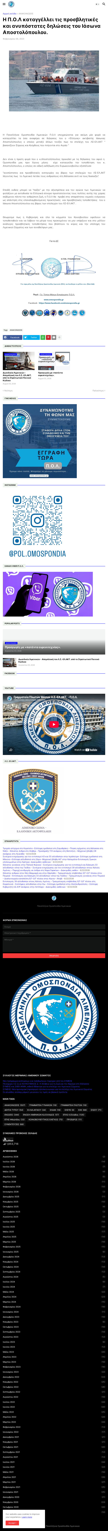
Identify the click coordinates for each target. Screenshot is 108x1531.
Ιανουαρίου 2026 (54, 1191)
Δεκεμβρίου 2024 (54, 1256)
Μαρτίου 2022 (54, 1422)
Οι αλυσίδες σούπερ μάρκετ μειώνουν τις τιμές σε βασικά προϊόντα (35, 1092)
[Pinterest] (48, 337)
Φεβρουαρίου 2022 (54, 1427)
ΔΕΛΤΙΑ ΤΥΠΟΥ (13, 1110)
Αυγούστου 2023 (54, 1337)
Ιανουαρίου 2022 (54, 1432)
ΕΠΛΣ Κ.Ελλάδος (73, 1115)
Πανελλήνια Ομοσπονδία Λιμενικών (63, 1526)
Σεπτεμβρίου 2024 (54, 1271)
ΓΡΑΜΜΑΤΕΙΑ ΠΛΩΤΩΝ (74, 1105)
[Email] (53, 337)
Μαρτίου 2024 (54, 1302)
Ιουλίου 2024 (54, 1281)
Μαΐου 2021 (54, 1472)
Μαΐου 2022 (54, 1412)
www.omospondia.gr (54, 299)
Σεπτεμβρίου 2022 (54, 1392)
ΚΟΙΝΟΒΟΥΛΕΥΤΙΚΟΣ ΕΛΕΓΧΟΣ (46, 1119)
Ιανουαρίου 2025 (54, 1252)
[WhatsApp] (42, 337)
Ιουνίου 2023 (54, 1347)
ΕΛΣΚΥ (96, 1110)
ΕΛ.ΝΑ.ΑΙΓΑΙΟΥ (36, 1110)
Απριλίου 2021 (54, 1477)
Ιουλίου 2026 (54, 1161)
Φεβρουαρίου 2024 (54, 1307)
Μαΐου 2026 (54, 1171)
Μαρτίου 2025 (54, 1242)
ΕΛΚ (82, 1110)
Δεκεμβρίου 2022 (54, 1377)
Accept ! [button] (12, 1523)
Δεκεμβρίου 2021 (54, 1437)
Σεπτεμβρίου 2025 (54, 1211)
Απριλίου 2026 (54, 1176)
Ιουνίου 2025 (54, 1226)
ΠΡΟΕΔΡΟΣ (74, 1119)
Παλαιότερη (98, 390)
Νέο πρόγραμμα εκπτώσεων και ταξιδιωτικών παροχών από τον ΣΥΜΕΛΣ (37, 1081)
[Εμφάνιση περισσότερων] (59, 337)
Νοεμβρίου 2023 (54, 1322)
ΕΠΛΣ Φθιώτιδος (14, 1119)
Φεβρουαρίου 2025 (54, 1246)
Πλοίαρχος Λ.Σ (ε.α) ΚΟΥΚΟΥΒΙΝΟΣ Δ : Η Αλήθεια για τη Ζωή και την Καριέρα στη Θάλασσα (46, 1084)
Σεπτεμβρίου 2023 (54, 1332)
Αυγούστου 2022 (54, 1397)
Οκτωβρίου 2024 (54, 1267)
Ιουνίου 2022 (54, 1407)
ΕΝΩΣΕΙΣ (11, 1115)
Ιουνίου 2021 (54, 1467)
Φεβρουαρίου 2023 (54, 1367)
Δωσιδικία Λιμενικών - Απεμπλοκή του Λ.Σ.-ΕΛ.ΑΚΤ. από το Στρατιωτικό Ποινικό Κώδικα (17, 376)
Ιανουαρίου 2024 (54, 1312)
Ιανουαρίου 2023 (54, 1372)
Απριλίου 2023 (54, 1357)
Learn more (27, 1517)
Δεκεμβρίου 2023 (54, 1317)
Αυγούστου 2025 (54, 1216)
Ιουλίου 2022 (54, 1402)
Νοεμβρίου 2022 (54, 1382)
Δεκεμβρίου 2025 (54, 1196)
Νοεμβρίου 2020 (54, 1502)
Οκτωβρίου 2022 (54, 1387)
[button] (4, 4)
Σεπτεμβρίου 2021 (54, 1452)
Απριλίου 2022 (54, 1417)
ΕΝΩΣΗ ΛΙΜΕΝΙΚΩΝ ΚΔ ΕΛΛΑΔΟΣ (41, 1115)
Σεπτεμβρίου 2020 (54, 1512)
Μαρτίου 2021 (54, 1482)
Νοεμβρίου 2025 (54, 1201)
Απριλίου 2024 (54, 1297)
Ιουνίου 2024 (54, 1287)
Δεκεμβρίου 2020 (54, 1497)
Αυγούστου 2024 (54, 1277)
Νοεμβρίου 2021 (54, 1442)
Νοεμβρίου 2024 (54, 1262)
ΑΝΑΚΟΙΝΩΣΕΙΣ (26, 14)
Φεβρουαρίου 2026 (54, 1186)
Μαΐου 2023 (54, 1352)
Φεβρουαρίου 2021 (54, 1487)
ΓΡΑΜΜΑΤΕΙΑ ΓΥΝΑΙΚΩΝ (43, 1105)
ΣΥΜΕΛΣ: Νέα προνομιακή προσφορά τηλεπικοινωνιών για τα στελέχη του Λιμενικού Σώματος (47, 1089)
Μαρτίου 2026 (54, 1181)
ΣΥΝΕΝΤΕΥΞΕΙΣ (14, 1124)
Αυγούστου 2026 (54, 1156)
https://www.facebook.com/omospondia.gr (59, 303)
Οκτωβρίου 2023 (54, 1327)
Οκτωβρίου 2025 (54, 1206)
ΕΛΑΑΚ (55, 1110)
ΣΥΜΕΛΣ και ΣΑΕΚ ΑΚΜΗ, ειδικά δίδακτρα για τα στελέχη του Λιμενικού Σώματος (41, 1086)
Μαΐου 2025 (54, 1231)
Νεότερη (8, 390)
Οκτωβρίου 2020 (54, 1507)
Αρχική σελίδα (9, 14)
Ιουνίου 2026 (54, 1166)
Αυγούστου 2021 (54, 1457)
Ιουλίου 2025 (54, 1221)
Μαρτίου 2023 (54, 1362)
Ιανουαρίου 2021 (54, 1492)
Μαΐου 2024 (54, 1292)
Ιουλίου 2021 (54, 1462)
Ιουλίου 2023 (54, 1342)
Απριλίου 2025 (54, 1236)
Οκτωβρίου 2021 (54, 1447)
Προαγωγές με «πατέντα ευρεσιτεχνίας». (50, 373)
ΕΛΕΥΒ (69, 1110)
